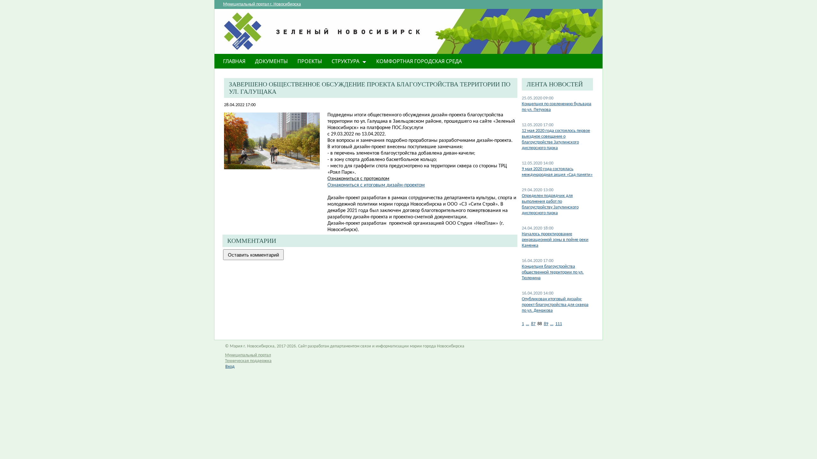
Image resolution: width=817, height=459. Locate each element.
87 (533, 324)
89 (546, 324)
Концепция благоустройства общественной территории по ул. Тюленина (553, 272)
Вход (230, 366)
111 (558, 324)
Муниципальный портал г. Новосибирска (262, 4)
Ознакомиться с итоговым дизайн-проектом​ (376, 185)
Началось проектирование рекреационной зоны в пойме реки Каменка (555, 240)
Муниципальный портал (248, 355)
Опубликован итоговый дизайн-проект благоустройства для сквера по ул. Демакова (555, 305)
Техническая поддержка (248, 361)
